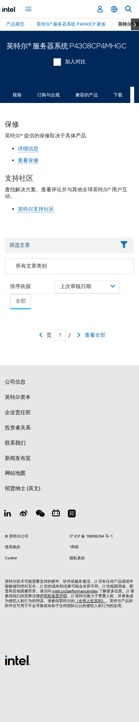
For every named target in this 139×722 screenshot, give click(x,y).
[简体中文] (114, 9)
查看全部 (95, 335)
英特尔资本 (18, 397)
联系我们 (15, 443)
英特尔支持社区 (36, 209)
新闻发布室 (18, 458)
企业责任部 (18, 412)
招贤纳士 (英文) (22, 488)
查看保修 (28, 160)
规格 (17, 95)
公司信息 (15, 382)
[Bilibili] (55, 514)
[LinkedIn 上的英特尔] (7, 514)
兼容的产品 (86, 95)
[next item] (135, 24)
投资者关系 (18, 427)
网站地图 (15, 473)
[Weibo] (23, 514)
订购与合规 (48, 95)
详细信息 (28, 149)
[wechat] (39, 514)
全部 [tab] (21, 301)
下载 (118, 95)
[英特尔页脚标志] (18, 660)
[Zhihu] (71, 514)
